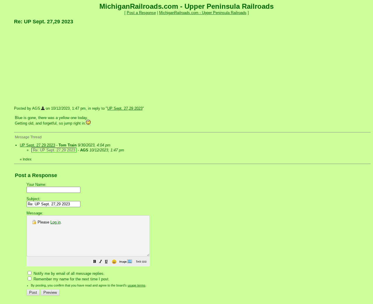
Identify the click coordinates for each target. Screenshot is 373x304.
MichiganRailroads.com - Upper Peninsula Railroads (203, 13)
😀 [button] (114, 261)
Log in (55, 222)
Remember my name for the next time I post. (71, 279)
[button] (94, 262)
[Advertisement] (57, 65)
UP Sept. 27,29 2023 (124, 108)
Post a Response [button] (141, 13)
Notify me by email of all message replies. (68, 273)
